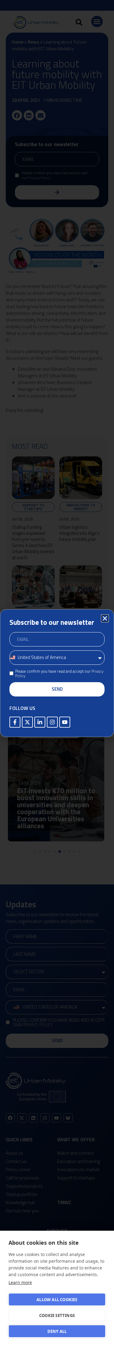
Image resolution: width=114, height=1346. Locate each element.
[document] (57, 673)
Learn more (20, 1282)
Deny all (57, 1331)
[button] (105, 618)
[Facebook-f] (14, 722)
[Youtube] (64, 722)
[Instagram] (52, 722)
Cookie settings (57, 1315)
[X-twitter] (27, 722)
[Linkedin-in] (39, 722)
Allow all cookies (56, 1299)
